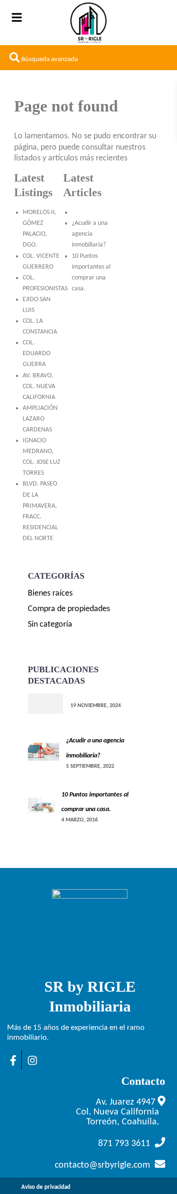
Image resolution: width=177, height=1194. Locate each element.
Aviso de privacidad (45, 1187)
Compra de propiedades (69, 609)
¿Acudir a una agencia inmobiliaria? (90, 234)
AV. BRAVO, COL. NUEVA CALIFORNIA (39, 386)
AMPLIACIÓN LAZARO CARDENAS (40, 419)
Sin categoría (50, 624)
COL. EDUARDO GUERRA (37, 353)
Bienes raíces (50, 593)
